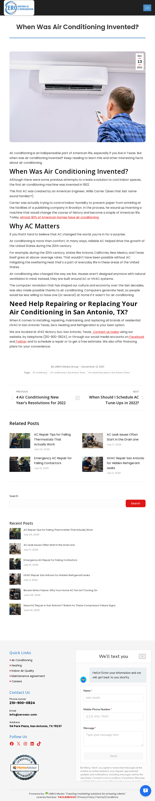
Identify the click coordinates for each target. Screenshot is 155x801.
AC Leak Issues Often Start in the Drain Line (123, 437)
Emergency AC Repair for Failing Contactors (53, 460)
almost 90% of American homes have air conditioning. (59, 217)
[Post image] (19, 440)
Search (13, 496)
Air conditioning (40, 372)
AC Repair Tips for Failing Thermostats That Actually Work (52, 439)
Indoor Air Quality (22, 671)
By (65, 366)
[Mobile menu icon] (147, 8)
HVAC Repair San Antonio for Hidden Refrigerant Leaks (125, 463)
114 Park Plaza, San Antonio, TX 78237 (35, 726)
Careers (16, 681)
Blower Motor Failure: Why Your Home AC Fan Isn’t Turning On (60, 590)
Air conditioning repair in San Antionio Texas (108, 372)
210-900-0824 (22, 702)
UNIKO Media (56, 794)
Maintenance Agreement (28, 676)
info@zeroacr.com (23, 714)
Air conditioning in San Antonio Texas (67, 372)
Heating (16, 665)
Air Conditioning (21, 660)
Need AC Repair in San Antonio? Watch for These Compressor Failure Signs (69, 605)
